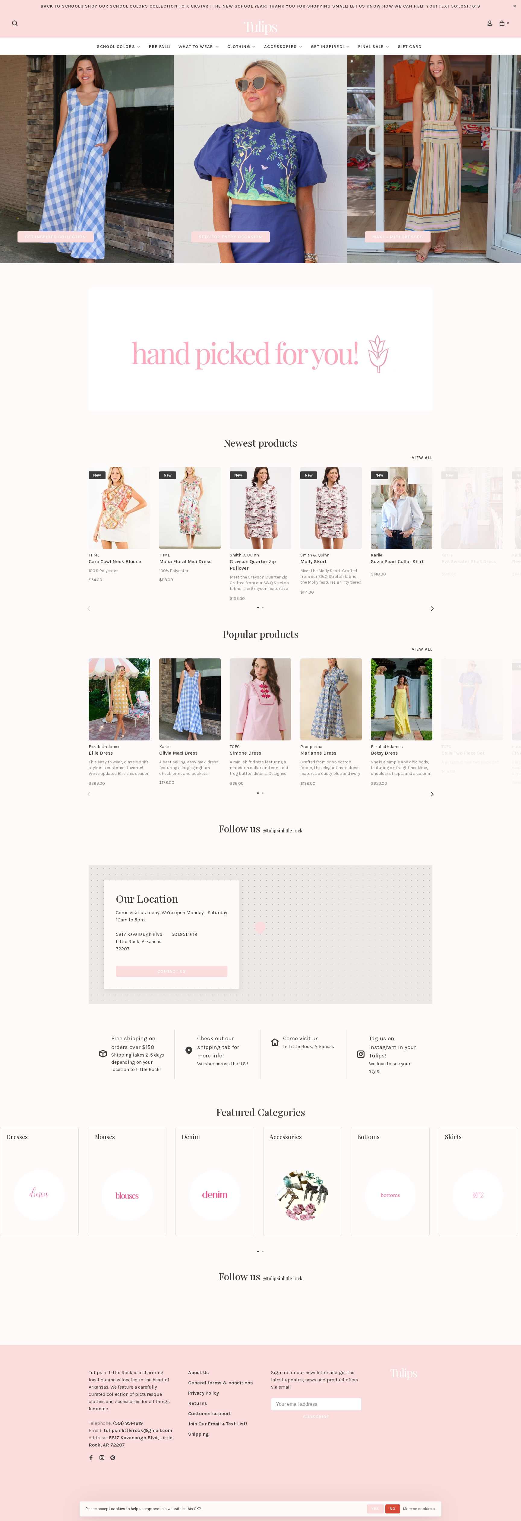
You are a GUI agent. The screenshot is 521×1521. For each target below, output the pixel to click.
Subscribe (316, 1416)
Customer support (209, 1413)
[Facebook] (91, 1458)
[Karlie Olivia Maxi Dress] (190, 699)
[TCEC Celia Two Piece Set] (472, 699)
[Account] (490, 24)
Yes (375, 1509)
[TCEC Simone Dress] (260, 699)
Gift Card (410, 46)
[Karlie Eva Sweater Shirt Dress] (472, 508)
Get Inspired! (327, 46)
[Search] (15, 24)
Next (432, 609)
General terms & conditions (220, 1383)
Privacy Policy (203, 1393)
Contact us (171, 971)
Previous (89, 609)
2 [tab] (262, 1251)
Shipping (198, 1434)
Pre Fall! (160, 46)
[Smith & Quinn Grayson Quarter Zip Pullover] (260, 508)
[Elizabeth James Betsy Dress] (401, 699)
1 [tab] (258, 1251)
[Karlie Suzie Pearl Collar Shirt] (401, 508)
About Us (198, 1372)
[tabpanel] (87, 159)
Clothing (238, 46)
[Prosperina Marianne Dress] (331, 699)
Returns (197, 1403)
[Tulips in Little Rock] (403, 1373)
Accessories (280, 46)
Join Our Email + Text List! (217, 1424)
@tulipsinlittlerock (282, 830)
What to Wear (195, 46)
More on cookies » (419, 1509)
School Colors (116, 46)
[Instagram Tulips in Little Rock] (101, 1458)
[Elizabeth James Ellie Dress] (119, 699)
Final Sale (371, 46)
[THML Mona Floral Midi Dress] (190, 508)
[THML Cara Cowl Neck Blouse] (119, 508)
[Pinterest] (112, 1458)
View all (422, 457)
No (393, 1509)
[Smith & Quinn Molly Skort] (331, 508)
